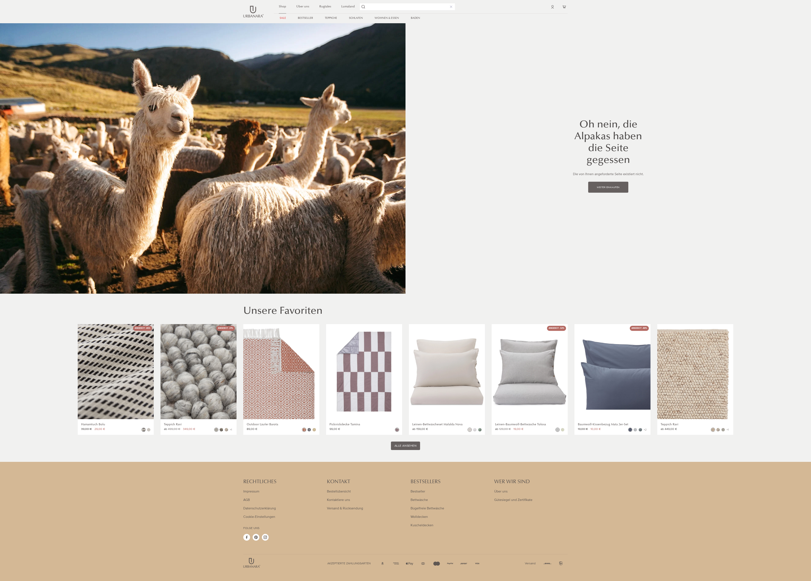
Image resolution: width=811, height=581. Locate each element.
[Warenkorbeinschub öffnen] (564, 6)
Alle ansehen (406, 446)
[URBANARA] (253, 11)
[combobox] (407, 6)
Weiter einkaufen (608, 187)
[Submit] (363, 7)
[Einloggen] (552, 6)
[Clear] (450, 6)
